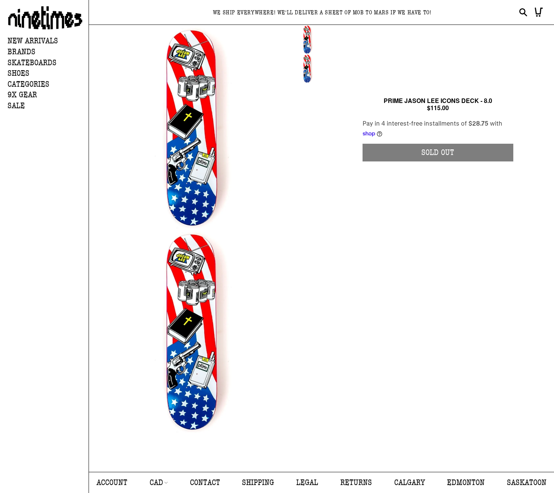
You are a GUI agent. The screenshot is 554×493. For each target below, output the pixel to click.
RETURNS (356, 482)
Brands (21, 52)
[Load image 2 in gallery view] (306, 68)
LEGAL (307, 482)
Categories (28, 84)
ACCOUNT (111, 482)
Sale (16, 106)
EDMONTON (466, 482)
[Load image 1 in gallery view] (306, 39)
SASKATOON (526, 482)
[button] (48, 52)
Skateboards (32, 63)
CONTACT (205, 482)
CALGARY (409, 482)
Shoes (18, 73)
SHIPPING (258, 482)
